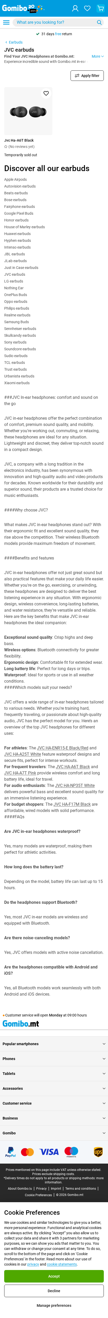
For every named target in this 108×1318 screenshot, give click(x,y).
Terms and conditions (80, 1188)
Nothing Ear (14, 288)
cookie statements (62, 1264)
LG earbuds (13, 281)
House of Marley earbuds (24, 227)
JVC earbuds (14, 274)
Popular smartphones (21, 1044)
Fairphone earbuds (19, 206)
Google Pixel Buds (18, 213)
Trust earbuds (15, 369)
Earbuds (16, 42)
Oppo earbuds (15, 301)
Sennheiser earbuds (20, 329)
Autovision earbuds (20, 186)
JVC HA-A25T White (22, 754)
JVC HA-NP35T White (75, 785)
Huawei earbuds (17, 234)
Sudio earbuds (16, 356)
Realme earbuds (17, 315)
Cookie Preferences (38, 1195)
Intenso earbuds (17, 247)
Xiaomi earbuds (17, 383)
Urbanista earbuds (19, 376)
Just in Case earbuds (21, 268)
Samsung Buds (16, 322)
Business (10, 1118)
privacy (33, 1264)
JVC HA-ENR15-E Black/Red (62, 747)
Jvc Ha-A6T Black (19, 140)
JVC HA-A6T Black (73, 766)
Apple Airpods (15, 179)
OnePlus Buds (15, 295)
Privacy (41, 1188)
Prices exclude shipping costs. (53, 1174)
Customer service (17, 1103)
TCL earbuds (14, 362)
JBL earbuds (14, 254)
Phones (9, 1059)
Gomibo (9, 1133)
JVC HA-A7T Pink (20, 773)
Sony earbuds (15, 342)
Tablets (9, 1074)
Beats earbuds (16, 193)
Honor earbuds (16, 220)
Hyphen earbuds (17, 240)
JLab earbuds (15, 261)
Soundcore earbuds (20, 349)
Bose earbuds (15, 200)
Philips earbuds (16, 308)
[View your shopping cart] (100, 8)
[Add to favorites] (46, 93)
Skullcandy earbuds (20, 335)
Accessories (13, 1088)
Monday (55, 1015)
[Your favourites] (87, 8)
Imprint (56, 1188)
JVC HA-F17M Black (72, 804)
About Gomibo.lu (20, 1188)
